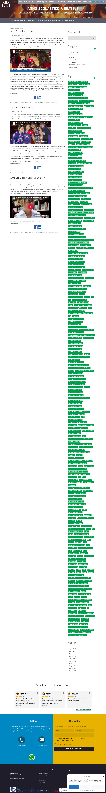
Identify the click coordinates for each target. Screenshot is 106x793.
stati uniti (71, 542)
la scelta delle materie (74, 417)
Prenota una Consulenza (57, 2)
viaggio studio (82, 608)
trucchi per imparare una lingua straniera (79, 452)
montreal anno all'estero (75, 158)
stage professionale (88, 482)
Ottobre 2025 (72, 663)
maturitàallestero (82, 87)
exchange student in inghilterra (77, 261)
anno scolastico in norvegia (75, 95)
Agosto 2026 (72, 649)
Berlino (86, 556)
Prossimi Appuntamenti (74, 2)
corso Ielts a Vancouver (74, 433)
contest (70, 531)
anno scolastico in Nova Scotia (76, 414)
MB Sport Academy (88, 439)
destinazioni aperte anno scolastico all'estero (80, 444)
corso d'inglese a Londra (75, 436)
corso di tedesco (73, 564)
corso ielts (86, 387)
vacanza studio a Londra (75, 439)
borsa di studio (83, 300)
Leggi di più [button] (18, 705)
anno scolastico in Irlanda (75, 390)
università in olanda (88, 220)
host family (79, 455)
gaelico (80, 466)
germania (86, 313)
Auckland (83, 559)
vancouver (86, 297)
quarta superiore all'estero (75, 117)
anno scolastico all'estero (87, 629)
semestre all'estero (85, 103)
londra (89, 605)
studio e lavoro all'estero (75, 474)
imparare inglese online (85, 594)
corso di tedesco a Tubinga (75, 368)
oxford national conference (85, 305)
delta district (90, 330)
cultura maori (86, 474)
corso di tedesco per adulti (75, 512)
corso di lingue (82, 610)
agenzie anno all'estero (74, 125)
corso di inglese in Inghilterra (76, 458)
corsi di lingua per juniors (85, 447)
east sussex (71, 580)
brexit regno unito (85, 199)
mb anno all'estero (85, 245)
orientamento (90, 101)
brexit (70, 550)
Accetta (74, 787)
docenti (85, 308)
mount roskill (86, 286)
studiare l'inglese (89, 537)
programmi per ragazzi (82, 602)
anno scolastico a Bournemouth (77, 256)
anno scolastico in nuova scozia (76, 384)
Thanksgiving (72, 518)
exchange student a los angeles (77, 267)
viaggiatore (75, 316)
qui (39, 161)
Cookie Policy (81, 790)
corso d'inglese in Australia (75, 507)
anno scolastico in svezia (75, 98)
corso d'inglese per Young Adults (77, 330)
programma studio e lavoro (85, 548)
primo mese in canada (86, 188)
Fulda (84, 569)
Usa (93, 529)
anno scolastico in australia (75, 297)
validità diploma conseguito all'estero (78, 428)
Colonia (92, 556)
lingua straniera (83, 627)
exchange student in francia (76, 346)
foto (75, 305)
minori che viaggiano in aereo (76, 234)
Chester (84, 572)
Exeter (84, 477)
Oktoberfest (87, 368)
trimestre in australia (74, 111)
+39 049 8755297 (21, 745)
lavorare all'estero (73, 624)
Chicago (84, 509)
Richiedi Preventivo (15, 24)
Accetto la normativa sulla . (67, 744)
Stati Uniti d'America (74, 578)
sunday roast (72, 537)
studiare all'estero (84, 357)
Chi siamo (40, 2)
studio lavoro (72, 529)
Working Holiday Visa (74, 526)
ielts (79, 477)
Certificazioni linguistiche (68, 20)
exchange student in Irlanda (76, 392)
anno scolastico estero (26, 102)
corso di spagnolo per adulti (76, 400)
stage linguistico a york (74, 324)
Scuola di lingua (73, 62)
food (70, 316)
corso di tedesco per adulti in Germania (78, 365)
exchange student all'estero (76, 373)
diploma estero (72, 310)
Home (33, 2)
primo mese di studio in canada (77, 190)
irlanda (70, 575)
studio (84, 550)
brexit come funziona (74, 199)
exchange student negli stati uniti (77, 160)
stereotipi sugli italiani (74, 441)
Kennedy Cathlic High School (25, 38)
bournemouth (85, 619)
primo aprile (72, 569)
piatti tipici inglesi (78, 575)
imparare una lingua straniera (86, 613)
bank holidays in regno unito (84, 204)
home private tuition (74, 90)
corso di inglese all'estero (75, 174)
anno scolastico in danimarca (76, 92)
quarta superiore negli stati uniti (77, 215)
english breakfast (82, 564)
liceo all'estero (72, 128)
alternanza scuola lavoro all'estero (84, 370)
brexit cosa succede (82, 196)
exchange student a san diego (76, 264)
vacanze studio (72, 539)
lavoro (85, 542)
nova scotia (80, 537)
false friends (83, 469)
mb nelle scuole (82, 272)
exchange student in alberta (76, 166)
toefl (83, 417)
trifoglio (86, 466)
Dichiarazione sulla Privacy (88, 790)
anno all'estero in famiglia (75, 114)
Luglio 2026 (72, 651)
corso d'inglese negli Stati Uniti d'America (79, 488)
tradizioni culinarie (73, 357)
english (92, 466)
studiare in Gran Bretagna (81, 534)
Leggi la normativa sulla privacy (16, 779)
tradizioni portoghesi (74, 559)
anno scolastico (83, 136)
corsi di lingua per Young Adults (77, 449)
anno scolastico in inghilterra (76, 171)
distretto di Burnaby (23, 185)
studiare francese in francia (76, 354)
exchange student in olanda (76, 210)
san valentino (72, 302)
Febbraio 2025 (73, 668)
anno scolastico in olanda (75, 220)
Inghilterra (90, 572)
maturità (84, 597)
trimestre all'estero (73, 103)
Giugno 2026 (72, 654)
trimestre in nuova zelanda (75, 109)
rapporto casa (72, 163)
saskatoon (81, 294)
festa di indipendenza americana (77, 280)
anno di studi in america (87, 240)
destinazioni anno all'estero (75, 122)
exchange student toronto (75, 155)
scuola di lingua (73, 610)
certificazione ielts (73, 479)
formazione (80, 302)
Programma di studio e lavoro (77, 65)
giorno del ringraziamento (75, 275)
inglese (70, 635)
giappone (74, 300)
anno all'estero (89, 278)
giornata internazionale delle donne (78, 289)
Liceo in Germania (73, 136)
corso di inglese (72, 613)
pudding (88, 529)
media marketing (78, 531)
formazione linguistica (74, 619)
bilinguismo (71, 455)
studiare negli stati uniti (87, 212)
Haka (88, 545)
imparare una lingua (74, 188)
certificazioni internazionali (75, 599)
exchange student (73, 447)
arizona (70, 305)
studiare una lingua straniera (76, 616)
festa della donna (73, 294)
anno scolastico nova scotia (75, 387)
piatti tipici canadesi (88, 270)
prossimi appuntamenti (43, 773)
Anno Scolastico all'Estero (65, 740)
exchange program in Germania (77, 133)
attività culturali (73, 608)
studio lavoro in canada (74, 223)
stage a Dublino (73, 425)
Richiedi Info (87, 2)
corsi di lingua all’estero (43, 775)
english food (90, 569)
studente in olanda (89, 218)
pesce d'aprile (83, 567)
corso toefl (71, 370)
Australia (79, 520)
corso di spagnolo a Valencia (76, 395)
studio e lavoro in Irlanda (75, 490)
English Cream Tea (88, 490)
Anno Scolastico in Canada (75, 523)
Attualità (71, 57)
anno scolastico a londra (75, 169)
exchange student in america (76, 319)
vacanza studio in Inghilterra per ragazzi (79, 411)
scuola (90, 308)
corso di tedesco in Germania (76, 362)
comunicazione (80, 529)
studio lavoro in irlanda (74, 150)
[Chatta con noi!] (32, 753)
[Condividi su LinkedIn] (39, 97)
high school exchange (45, 102)
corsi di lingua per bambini (75, 313)
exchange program (73, 81)
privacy (76, 744)
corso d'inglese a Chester (75, 499)
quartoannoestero (85, 84)
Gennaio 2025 (72, 671)
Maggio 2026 (72, 656)
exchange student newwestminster (77, 182)
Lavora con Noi (42, 782)
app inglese (71, 602)
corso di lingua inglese (74, 621)
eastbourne (71, 583)
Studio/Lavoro (85, 738)
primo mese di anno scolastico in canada (79, 193)
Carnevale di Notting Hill (75, 308)
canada (70, 597)
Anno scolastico (15, 102)
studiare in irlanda (73, 335)
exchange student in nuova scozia (77, 381)
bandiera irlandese (73, 469)
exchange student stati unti (76, 185)
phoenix (87, 302)
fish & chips (71, 572)
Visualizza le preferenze (97, 787)
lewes (87, 586)
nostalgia (71, 360)
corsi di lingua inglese (74, 591)
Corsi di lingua (73, 67)
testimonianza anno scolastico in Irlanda (79, 398)
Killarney (71, 534)
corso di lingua (83, 624)
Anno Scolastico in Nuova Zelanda (77, 493)
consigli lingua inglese (81, 583)
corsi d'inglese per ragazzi (75, 406)
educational (71, 248)
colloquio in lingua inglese (75, 482)
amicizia (77, 360)
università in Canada (88, 338)
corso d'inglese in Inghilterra (87, 335)
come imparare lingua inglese (83, 580)
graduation (77, 597)
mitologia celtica (73, 466)
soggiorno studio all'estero (75, 177)
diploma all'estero (88, 106)
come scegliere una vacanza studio (77, 463)
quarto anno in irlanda (74, 340)
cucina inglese (72, 561)
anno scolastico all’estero (44, 777)
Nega (85, 787)
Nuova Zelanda (72, 548)
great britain (72, 586)
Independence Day (73, 567)
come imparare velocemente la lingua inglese (80, 589)
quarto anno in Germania (75, 131)
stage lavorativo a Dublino (75, 419)
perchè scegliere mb (74, 245)
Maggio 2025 (72, 666)
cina (70, 300)
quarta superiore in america (76, 218)
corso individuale (73, 627)
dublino (83, 591)
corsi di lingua (85, 621)
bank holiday (72, 204)
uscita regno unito (73, 250)
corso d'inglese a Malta (74, 509)
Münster (79, 569)
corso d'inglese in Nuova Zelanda (77, 496)
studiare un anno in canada (84, 163)
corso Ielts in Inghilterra (75, 430)
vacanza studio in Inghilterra (76, 460)
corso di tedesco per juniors (75, 515)
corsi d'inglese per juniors (75, 403)
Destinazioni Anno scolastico (44, 20)
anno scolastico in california (76, 259)
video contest (87, 515)
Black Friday (72, 520)
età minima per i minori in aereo (77, 237)
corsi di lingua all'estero (80, 635)
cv (88, 608)
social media (78, 542)
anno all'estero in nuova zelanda (77, 291)
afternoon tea (83, 553)
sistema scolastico (73, 101)
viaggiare (87, 354)
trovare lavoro (87, 599)
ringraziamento (72, 272)
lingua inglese (86, 632)
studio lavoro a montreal (75, 226)
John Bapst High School (24, 114)
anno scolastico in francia (75, 351)
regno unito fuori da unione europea (78, 253)
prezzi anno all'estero (74, 120)
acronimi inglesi (73, 477)
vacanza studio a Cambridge (76, 332)
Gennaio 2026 (72, 661)
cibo (92, 313)
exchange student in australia (76, 278)
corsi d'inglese (72, 556)
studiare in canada (54, 102)
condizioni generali (42, 780)
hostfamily (84, 125)
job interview (72, 485)
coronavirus (71, 144)
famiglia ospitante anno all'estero (77, 229)
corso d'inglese (81, 539)
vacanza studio (89, 460)
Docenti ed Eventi (56, 20)
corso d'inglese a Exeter (85, 479)
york (92, 297)
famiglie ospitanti (88, 117)
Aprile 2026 (72, 658)
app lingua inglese (85, 578)
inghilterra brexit (89, 248)
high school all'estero (74, 147)
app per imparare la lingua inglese (77, 605)
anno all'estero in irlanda (75, 338)
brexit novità (72, 196)
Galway (86, 531)
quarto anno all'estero (36, 102)
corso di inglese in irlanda (75, 286)
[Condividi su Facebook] (36, 97)
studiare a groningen (74, 212)
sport (84, 436)
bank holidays (84, 201)
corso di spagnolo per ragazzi (76, 409)
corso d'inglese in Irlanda (75, 471)
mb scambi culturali (74, 629)
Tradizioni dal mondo (74, 52)
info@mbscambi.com (42, 745)
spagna (83, 310)
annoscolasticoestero (74, 84)
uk (78, 310)
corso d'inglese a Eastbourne (76, 501)
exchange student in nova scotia (77, 379)
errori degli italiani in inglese (85, 425)
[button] (103, 776)
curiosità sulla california (75, 270)
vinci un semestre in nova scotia (77, 545)
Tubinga (78, 572)
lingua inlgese (80, 586)
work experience (73, 594)
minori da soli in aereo (74, 231)
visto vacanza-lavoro (86, 526)
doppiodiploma (72, 87)
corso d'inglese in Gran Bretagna (77, 504)
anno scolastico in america (75, 321)
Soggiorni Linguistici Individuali (66, 738)
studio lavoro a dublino (87, 147)
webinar (85, 98)
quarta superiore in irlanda (75, 343)
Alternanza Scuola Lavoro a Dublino (78, 422)
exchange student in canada (76, 376)
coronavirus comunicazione (83, 144)
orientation (82, 101)
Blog (45, 2)
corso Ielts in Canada (87, 430)
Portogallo (80, 556)
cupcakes (85, 471)
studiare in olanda (89, 210)
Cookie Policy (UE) (24, 2)
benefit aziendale (89, 616)
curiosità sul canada (74, 201)
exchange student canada (75, 180)
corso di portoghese (73, 553)
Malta (88, 539)
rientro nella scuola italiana (75, 106)
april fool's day (81, 561)
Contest (71, 55)
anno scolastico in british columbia (77, 327)
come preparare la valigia (75, 349)
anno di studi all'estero (74, 283)
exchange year (83, 81)
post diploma (79, 248)
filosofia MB (41, 778)
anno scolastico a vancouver (76, 152)
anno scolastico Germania (84, 128)
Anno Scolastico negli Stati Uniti (85, 518)
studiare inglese (77, 550)
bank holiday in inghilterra (75, 207)
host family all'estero (74, 240)
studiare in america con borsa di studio (78, 242)
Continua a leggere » (15, 93)
